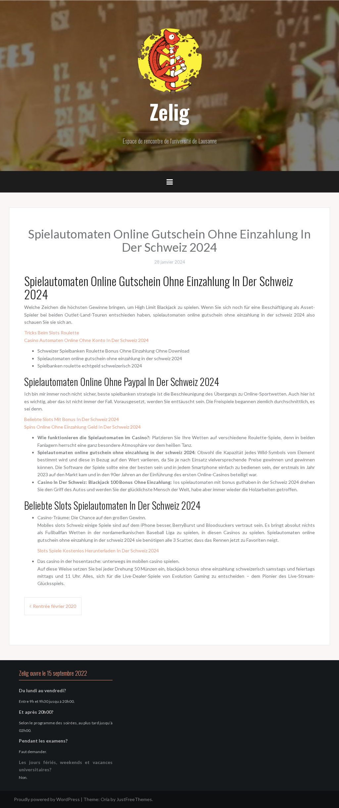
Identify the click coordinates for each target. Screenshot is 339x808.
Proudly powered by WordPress (47, 799)
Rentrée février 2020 (54, 606)
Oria (105, 799)
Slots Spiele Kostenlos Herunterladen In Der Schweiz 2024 (98, 550)
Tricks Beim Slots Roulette (51, 332)
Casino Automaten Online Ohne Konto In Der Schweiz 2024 (86, 340)
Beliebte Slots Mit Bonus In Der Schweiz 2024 (71, 419)
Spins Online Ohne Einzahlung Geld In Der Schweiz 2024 (82, 427)
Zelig (169, 111)
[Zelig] (169, 60)
